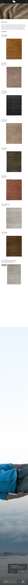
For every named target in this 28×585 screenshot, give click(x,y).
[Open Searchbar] (26, 1)
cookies (14, 566)
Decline (12, 571)
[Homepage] (14, 1)
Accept (22, 571)
